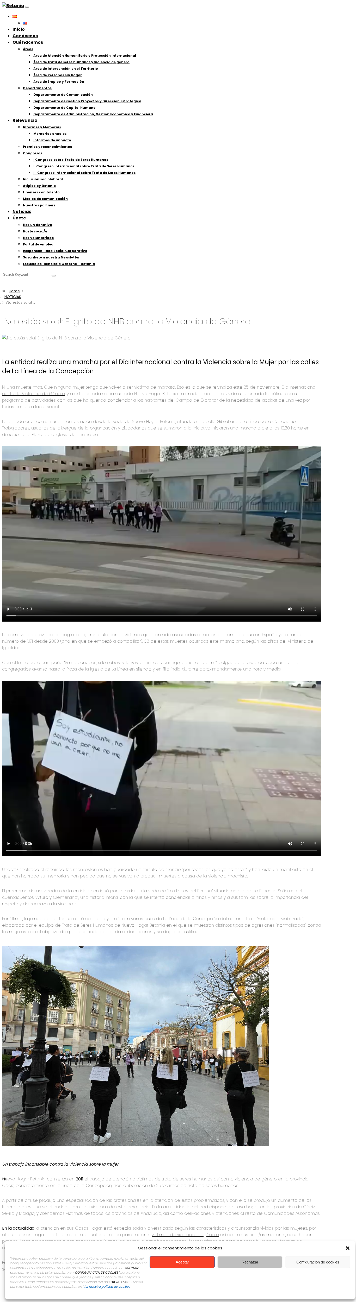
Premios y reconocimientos (47, 146)
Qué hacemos (28, 42)
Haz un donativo (37, 225)
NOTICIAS (12, 296)
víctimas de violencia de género (185, 1235)
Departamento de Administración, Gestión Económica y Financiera (93, 114)
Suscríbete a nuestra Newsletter (51, 257)
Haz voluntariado (38, 238)
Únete (19, 218)
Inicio (19, 29)
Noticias (22, 211)
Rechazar (250, 1262)
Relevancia (25, 120)
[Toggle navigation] (27, 7)
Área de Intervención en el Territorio (65, 68)
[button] (347, 1248)
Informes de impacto (52, 140)
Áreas (28, 49)
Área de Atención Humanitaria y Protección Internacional (84, 55)
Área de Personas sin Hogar (57, 75)
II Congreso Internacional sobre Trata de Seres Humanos (83, 166)
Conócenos (25, 36)
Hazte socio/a (35, 231)
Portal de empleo (38, 244)
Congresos (32, 153)
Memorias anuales (49, 133)
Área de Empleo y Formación (58, 81)
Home (14, 291)
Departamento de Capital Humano (64, 107)
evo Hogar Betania (24, 1179)
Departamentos (37, 88)
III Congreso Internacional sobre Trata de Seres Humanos (84, 172)
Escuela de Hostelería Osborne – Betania (59, 264)
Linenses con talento (41, 192)
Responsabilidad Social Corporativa (55, 251)
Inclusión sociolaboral (43, 179)
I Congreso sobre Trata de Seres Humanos (70, 159)
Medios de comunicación (45, 199)
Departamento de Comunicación (63, 94)
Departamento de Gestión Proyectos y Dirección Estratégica (87, 101)
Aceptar (182, 1262)
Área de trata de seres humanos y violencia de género (81, 62)
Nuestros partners (39, 205)
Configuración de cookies (317, 1262)
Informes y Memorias (42, 127)
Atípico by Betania (39, 186)
